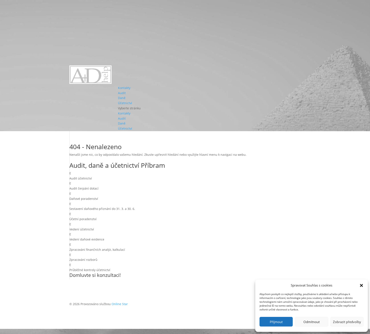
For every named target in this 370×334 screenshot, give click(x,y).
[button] (361, 285)
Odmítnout (311, 322)
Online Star (120, 304)
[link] (90, 83)
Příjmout (276, 322)
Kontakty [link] (124, 88)
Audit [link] (122, 93)
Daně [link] (121, 98)
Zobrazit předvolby (347, 322)
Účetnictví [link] (125, 103)
